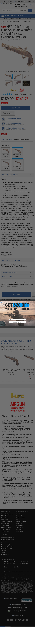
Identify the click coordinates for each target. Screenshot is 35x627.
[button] (17, 322)
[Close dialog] (1, 302)
